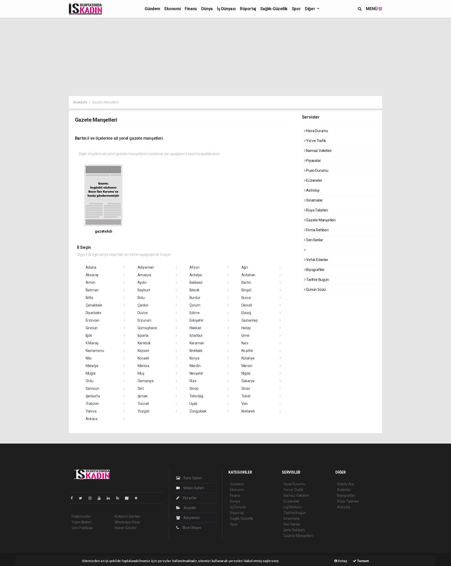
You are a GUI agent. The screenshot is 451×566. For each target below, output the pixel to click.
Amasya (144, 275)
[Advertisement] (225, 56)
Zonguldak (197, 411)
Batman (92, 290)
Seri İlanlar (314, 240)
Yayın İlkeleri (81, 522)
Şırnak (142, 396)
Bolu (141, 298)
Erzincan (92, 320)
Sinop (194, 388)
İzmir (245, 335)
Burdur (194, 298)
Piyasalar (313, 160)
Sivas (245, 388)
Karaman (196, 343)
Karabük (144, 343)
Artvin (90, 282)
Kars (244, 343)
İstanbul (195, 335)
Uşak (193, 404)
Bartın (246, 282)
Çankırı (143, 305)
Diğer (310, 8)
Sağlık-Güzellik (274, 8)
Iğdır (89, 335)
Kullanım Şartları (127, 516)
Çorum (194, 305)
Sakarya (248, 381)
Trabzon (92, 404)
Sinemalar (291, 518)
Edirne (194, 313)
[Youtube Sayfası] (101, 498)
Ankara (91, 419)
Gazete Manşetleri (320, 220)
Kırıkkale (196, 351)
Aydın (142, 282)
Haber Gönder (126, 528)
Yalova (91, 411)
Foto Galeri (192, 478)
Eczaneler (313, 180)
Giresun (92, 328)
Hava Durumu (316, 131)
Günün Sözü (315, 289)
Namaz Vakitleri (318, 151)
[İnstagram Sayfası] (92, 498)
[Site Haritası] (129, 498)
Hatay (246, 328)
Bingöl (246, 290)
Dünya (207, 8)
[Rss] (119, 498)
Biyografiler (315, 270)
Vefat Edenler (316, 260)
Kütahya (248, 358)
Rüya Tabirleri (316, 210)
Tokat (246, 396)
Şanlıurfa (93, 396)
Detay (342, 561)
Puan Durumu (316, 170)
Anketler (344, 490)
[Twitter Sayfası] (82, 498)
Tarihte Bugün (317, 280)
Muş (141, 373)
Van (244, 404)
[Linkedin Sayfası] (110, 498)
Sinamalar (314, 200)
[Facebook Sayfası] (74, 498)
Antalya (195, 275)
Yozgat (143, 411)
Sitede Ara (345, 484)
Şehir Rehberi (294, 530)
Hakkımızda (81, 516)
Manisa (143, 366)
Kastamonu (95, 351)
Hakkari (195, 328)
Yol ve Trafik (315, 141)
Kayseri (143, 351)
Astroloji (312, 190)
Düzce (143, 313)
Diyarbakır (94, 313)
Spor (296, 8)
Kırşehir (247, 351)
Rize (193, 381)
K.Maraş (92, 343)
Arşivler (189, 508)
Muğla (91, 373)
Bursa (246, 298)
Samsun (92, 388)
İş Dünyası (226, 8)
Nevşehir (196, 373)
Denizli (246, 305)
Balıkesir (196, 282)
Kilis (89, 358)
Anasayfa (80, 102)
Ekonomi (172, 8)
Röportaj (248, 8)
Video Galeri (193, 488)
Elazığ (246, 313)
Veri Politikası (82, 528)
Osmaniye (146, 381)
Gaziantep (249, 320)
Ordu (89, 381)
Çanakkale (94, 305)
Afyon (194, 267)
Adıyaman (146, 267)
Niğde (246, 373)
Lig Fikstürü (292, 507)
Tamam (362, 561)
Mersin (246, 366)
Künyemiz (191, 518)
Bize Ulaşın (191, 528)
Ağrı (244, 267)
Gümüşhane (147, 328)
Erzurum (145, 320)
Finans (191, 8)
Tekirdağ (196, 396)
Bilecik (194, 290)
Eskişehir (196, 320)
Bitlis (89, 298)
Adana (91, 267)
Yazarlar (189, 498)
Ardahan (248, 275)
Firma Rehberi (316, 230)
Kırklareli (248, 411)
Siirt (141, 388)
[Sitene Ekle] (138, 498)
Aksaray (92, 275)
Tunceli (143, 404)
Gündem (152, 8)
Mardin (195, 366)
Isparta (143, 335)
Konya (194, 358)
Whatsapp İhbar (127, 522)
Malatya (92, 366)
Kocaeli (143, 358)
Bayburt (144, 290)
